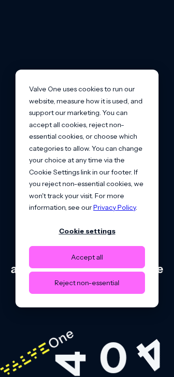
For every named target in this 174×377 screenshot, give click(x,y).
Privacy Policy (114, 207)
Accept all (87, 257)
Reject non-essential (87, 282)
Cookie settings (87, 231)
